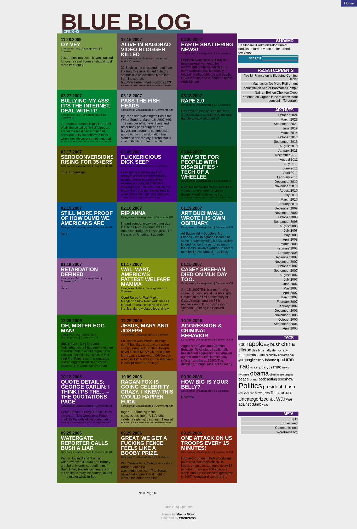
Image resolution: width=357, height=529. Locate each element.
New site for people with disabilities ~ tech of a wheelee (200, 167)
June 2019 (290, 128)
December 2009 (286, 208)
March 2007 (289, 297)
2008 (243, 344)
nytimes (243, 374)
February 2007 (287, 302)
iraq (244, 366)
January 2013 (288, 150)
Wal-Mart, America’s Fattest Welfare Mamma (145, 276)
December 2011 (286, 155)
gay (292, 354)
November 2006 (286, 315)
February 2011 (287, 177)
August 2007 (289, 275)
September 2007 (286, 270)
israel (254, 367)
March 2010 (289, 199)
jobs (262, 367)
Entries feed (289, 423)
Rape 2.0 (192, 101)
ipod (281, 359)
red (240, 393)
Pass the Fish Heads (140, 103)
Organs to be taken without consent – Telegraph (279, 99)
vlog (272, 399)
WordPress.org (287, 432)
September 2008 (286, 222)
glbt (240, 360)
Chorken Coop (287, 92)
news (285, 367)
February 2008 (287, 248)
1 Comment (162, 165)
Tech (78, 114)
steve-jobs (262, 393)
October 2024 (288, 115)
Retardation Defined (79, 271)
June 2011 (290, 168)
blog (266, 344)
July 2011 (291, 164)
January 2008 (288, 253)
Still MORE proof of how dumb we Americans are (87, 218)
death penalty (261, 350)
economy (271, 354)
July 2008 (291, 230)
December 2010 (286, 182)
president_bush (279, 386)
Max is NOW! (185, 514)
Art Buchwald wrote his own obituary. (203, 218)
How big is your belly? (204, 384)
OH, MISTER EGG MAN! (83, 328)
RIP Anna (133, 213)
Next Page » (147, 493)
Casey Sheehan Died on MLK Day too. (204, 274)
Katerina (249, 97)
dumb (261, 355)
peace (243, 379)
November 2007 (286, 262)
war (280, 398)
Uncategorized (89, 48)
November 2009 (286, 213)
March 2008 (289, 244)
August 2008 (289, 226)
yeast (265, 404)
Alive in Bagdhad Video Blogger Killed (146, 49)
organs (289, 374)
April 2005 (290, 328)
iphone (270, 360)
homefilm (250, 88)
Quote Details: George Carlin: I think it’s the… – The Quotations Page (85, 392)
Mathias (258, 84)
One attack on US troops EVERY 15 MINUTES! (206, 443)
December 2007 (286, 257)
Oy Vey (70, 44)
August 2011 (289, 159)
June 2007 (290, 284)
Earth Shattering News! (207, 47)
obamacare (276, 374)
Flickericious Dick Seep (141, 159)
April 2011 (290, 173)
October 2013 (288, 137)
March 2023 (289, 119)
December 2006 (286, 310)
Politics (140, 288)
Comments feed (286, 428)
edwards (283, 354)
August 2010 (289, 190)
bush (275, 344)
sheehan (248, 393)
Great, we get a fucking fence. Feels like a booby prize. (144, 445)
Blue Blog (126, 21)
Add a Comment (131, 61)
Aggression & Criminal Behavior (201, 330)
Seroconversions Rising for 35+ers (87, 159)
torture (285, 392)
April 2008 (290, 239)
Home (349, 3)
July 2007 (291, 279)
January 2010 (288, 204)
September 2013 (286, 142)
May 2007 (291, 288)
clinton (244, 350)
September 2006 (286, 324)
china (288, 344)
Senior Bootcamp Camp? (280, 88)
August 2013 (289, 146)
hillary (260, 360)
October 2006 (288, 319)
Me (77, 48)
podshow (285, 379)
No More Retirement (283, 84)
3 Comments (223, 180)
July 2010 (291, 195)
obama (259, 373)
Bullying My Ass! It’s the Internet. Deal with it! (86, 105)
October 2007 (288, 266)
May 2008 (291, 235)
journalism (142, 58)
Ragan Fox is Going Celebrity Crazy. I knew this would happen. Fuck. (147, 392)
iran (290, 359)
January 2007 (288, 306)
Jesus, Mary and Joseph (144, 328)
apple (256, 343)
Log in (293, 419)
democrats (247, 355)
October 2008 (288, 217)
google (249, 360)
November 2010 (286, 186)
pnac (254, 379)
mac (277, 367)
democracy (280, 350)
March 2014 (289, 133)
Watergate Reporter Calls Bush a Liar (84, 443)
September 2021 (286, 124)
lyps (269, 367)
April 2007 (290, 293)
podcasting (267, 379)
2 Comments (223, 53)
